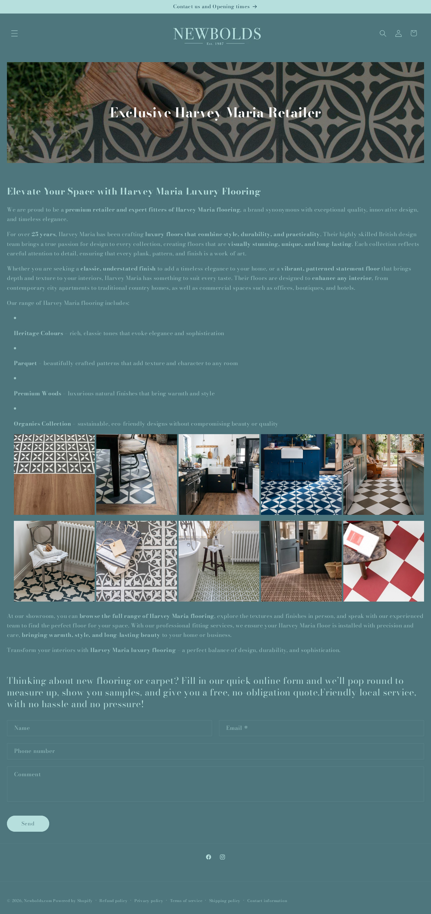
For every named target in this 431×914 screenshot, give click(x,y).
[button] (14, 33)
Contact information (267, 900)
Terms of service (186, 900)
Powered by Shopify (73, 900)
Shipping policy (225, 900)
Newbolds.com (38, 900)
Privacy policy (148, 900)
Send (28, 823)
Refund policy (113, 900)
